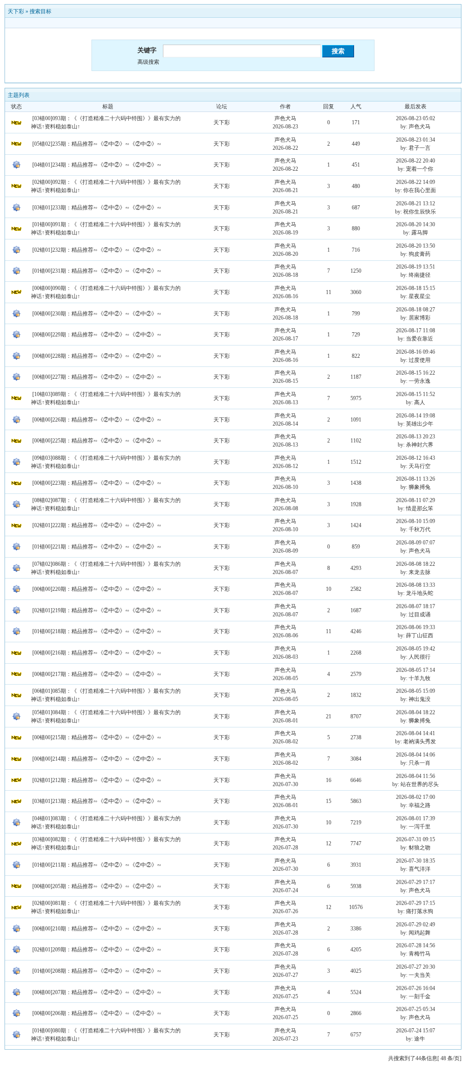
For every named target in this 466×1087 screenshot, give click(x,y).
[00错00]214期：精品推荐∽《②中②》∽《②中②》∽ (97, 759)
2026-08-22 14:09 (415, 182)
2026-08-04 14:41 (415, 733)
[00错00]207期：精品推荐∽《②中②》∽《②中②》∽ (97, 992)
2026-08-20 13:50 (415, 246)
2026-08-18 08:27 (415, 309)
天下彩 (16, 11)
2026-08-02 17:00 (415, 797)
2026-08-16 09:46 (415, 352)
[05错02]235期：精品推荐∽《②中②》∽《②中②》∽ (97, 144)
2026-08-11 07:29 (415, 500)
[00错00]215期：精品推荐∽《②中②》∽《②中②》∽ (97, 737)
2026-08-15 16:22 (415, 373)
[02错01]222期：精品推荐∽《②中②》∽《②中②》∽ (97, 525)
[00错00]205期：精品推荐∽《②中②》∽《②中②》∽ (97, 886)
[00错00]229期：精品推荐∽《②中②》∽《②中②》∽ (97, 334)
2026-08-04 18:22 (415, 712)
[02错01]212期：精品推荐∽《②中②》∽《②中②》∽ (97, 780)
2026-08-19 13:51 (415, 267)
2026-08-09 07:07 (415, 542)
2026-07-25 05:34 (415, 1009)
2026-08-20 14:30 (415, 224)
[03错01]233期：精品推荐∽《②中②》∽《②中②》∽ (97, 207)
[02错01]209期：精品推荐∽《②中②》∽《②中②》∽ (97, 949)
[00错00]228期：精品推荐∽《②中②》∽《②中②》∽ (97, 356)
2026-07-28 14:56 (415, 945)
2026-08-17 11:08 (415, 330)
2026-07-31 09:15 (415, 839)
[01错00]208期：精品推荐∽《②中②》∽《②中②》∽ (97, 971)
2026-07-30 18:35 (415, 861)
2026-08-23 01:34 (415, 140)
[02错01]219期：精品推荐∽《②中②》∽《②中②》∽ (97, 610)
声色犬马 (285, 118)
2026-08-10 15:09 (415, 521)
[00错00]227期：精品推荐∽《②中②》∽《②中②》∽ (97, 377)
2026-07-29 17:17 (415, 882)
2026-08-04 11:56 (415, 776)
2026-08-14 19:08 (415, 415)
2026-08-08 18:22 (415, 564)
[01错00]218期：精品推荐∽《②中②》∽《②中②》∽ (97, 631)
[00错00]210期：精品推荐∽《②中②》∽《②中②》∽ (97, 928)
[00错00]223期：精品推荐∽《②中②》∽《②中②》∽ (97, 483)
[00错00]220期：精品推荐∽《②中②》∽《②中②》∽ (97, 589)
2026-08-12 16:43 (415, 458)
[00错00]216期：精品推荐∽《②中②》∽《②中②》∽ (97, 653)
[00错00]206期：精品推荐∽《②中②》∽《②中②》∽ (97, 1013)
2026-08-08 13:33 (415, 585)
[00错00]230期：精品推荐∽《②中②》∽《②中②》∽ (97, 313)
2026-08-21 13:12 (415, 203)
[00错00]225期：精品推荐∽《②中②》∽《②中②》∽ (97, 440)
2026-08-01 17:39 (415, 818)
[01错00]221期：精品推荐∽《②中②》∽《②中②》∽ (97, 547)
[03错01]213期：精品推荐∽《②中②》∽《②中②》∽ (97, 801)
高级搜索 (148, 62)
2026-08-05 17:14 (415, 670)
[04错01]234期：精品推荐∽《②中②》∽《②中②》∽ (97, 165)
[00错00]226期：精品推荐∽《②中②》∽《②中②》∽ (97, 420)
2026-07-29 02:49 (415, 924)
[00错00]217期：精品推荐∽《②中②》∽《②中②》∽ (97, 674)
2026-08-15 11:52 (415, 394)
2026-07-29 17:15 (415, 903)
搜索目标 (40, 11)
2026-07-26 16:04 (415, 988)
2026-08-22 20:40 (415, 160)
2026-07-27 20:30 (415, 967)
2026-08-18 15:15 (415, 288)
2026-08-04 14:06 (415, 755)
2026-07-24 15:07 (415, 1030)
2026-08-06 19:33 (415, 627)
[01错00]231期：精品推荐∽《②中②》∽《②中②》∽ (97, 271)
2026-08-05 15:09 (415, 691)
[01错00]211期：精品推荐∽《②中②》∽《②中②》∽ (97, 865)
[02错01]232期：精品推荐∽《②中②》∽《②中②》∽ (97, 250)
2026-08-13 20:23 (415, 436)
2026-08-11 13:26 (415, 479)
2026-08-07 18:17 (415, 606)
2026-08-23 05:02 (415, 118)
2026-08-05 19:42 (415, 648)
